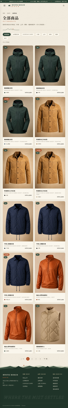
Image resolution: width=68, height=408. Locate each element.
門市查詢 (55, 380)
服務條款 (55, 386)
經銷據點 (40, 386)
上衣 (44, 34)
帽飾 (56, 34)
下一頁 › (46, 359)
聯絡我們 (55, 383)
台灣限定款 (16, 34)
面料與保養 (56, 378)
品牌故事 (40, 380)
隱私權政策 (56, 389)
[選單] (4, 5)
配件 (5, 38)
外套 (38, 34)
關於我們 (40, 378)
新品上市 (25, 378)
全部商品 (6, 34)
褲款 (50, 34)
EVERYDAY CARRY (28, 34)
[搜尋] (63, 5)
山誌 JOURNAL (42, 383)
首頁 (4, 13)
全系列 (8, 13)
